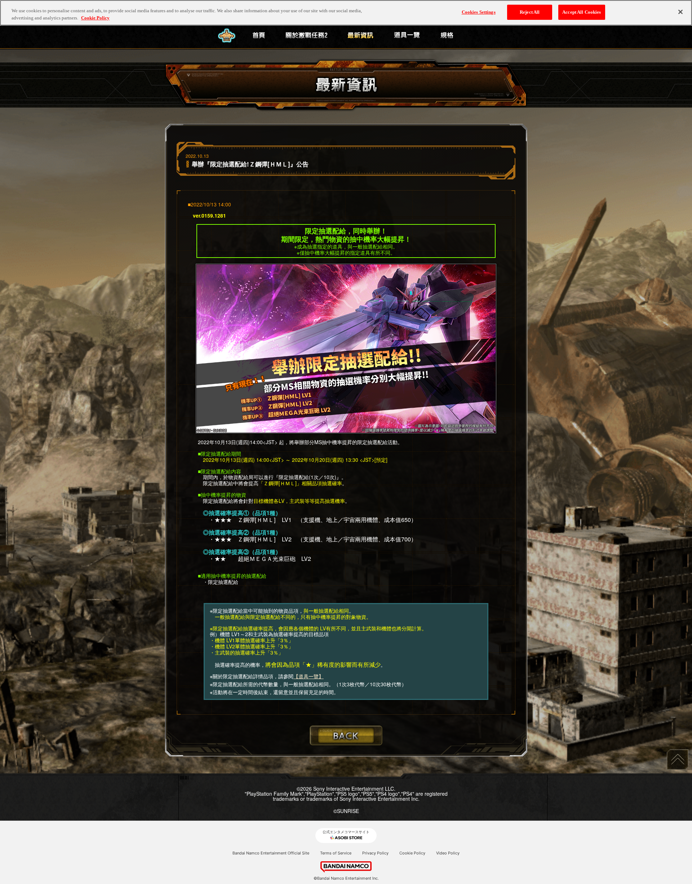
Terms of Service (335, 853)
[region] (346, 13)
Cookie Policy (412, 853)
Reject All (530, 12)
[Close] (680, 12)
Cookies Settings (479, 12)
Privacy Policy (375, 853)
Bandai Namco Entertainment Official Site (270, 853)
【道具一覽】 (308, 676)
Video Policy (448, 853)
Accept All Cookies (581, 12)
